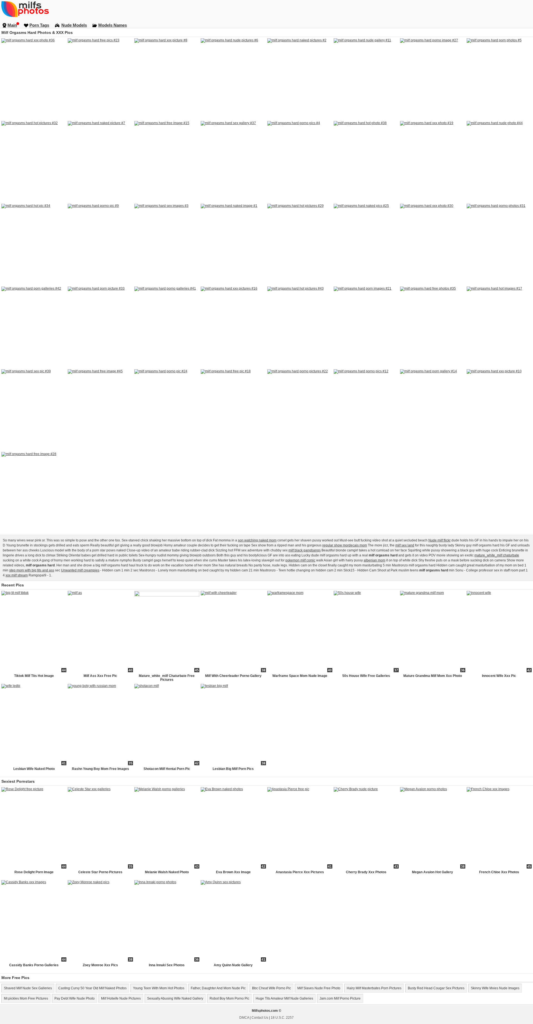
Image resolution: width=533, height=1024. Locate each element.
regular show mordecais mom (344, 545)
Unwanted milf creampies (80, 570)
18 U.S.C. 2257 (282, 1018)
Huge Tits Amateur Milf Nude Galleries (284, 998)
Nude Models (74, 25)
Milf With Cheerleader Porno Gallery (233, 676)
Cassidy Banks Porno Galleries (34, 965)
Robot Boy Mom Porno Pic (229, 998)
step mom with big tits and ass (31, 570)
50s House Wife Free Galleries (366, 676)
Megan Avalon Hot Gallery (432, 872)
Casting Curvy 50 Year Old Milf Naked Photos (92, 988)
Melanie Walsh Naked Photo (167, 872)
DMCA (244, 1018)
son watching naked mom (257, 540)
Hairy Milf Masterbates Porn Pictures (374, 988)
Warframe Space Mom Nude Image (299, 676)
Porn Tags (39, 25)
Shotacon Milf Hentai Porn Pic (167, 769)
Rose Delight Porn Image (34, 872)
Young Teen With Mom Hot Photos (158, 988)
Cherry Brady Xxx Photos (366, 872)
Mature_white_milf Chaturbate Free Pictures (167, 678)
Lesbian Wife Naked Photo (34, 769)
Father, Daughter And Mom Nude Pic (218, 988)
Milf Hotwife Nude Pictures (121, 998)
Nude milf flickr (439, 540)
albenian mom (374, 560)
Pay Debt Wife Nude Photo (74, 998)
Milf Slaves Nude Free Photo (318, 988)
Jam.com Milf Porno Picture (340, 998)
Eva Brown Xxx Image (233, 872)
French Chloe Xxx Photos (499, 872)
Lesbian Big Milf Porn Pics (233, 769)
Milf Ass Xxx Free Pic (100, 676)
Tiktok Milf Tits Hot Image (34, 676)
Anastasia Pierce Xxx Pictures (300, 872)
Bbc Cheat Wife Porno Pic (271, 988)
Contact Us (260, 1018)
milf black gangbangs (304, 550)
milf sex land (404, 545)
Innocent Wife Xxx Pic (499, 676)
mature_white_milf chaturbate (496, 555)
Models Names (112, 25)
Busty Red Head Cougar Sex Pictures (436, 988)
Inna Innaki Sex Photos (167, 965)
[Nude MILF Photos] (266, 9)
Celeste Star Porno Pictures (100, 872)
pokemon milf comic (300, 560)
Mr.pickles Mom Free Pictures (26, 998)
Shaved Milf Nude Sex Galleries (28, 988)
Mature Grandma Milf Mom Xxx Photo (432, 676)
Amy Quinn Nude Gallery (233, 965)
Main (12, 25)
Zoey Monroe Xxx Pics (100, 965)
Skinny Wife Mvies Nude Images (495, 988)
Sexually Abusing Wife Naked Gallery (175, 998)
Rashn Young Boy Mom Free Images (100, 769)
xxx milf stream (17, 575)
